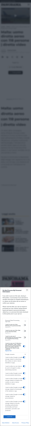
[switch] (24, 325)
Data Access (15, 422)
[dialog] (15, 356)
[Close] (27, 290)
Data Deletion (5, 422)
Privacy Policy (25, 422)
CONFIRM (9, 416)
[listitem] (15, 321)
